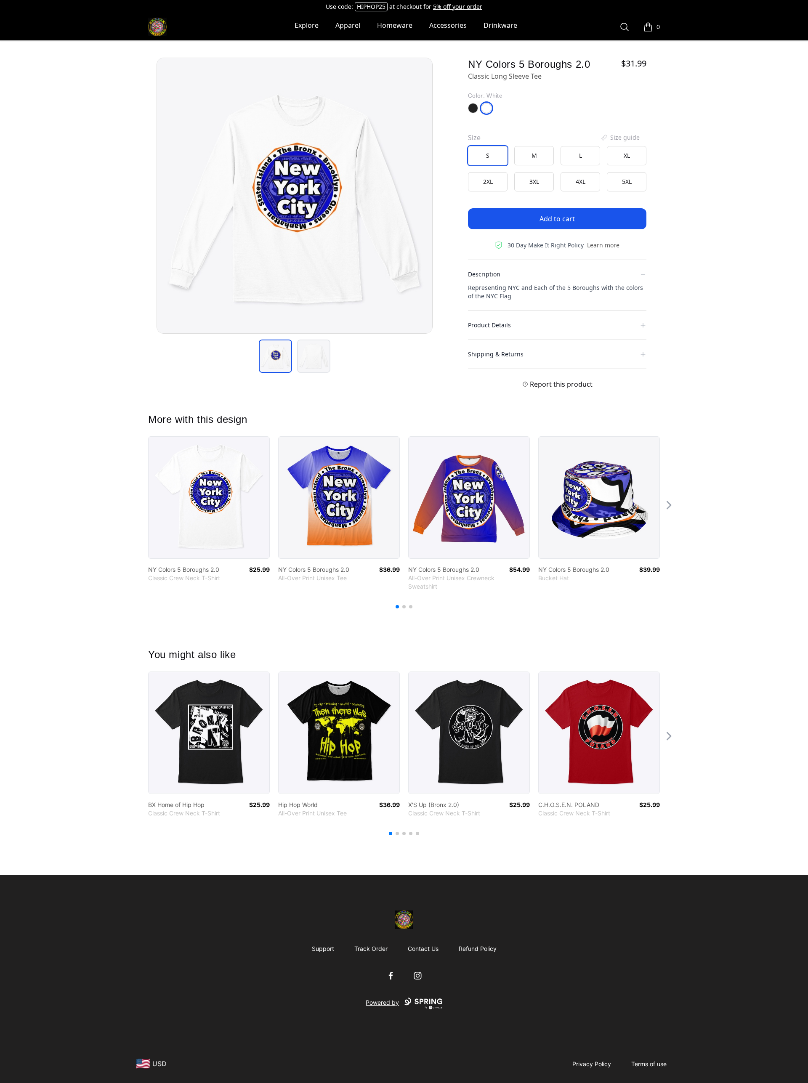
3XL (534, 182)
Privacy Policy (591, 1063)
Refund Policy (478, 948)
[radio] (488, 155)
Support (323, 948)
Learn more (603, 245)
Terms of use (649, 1063)
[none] (620, 137)
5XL (627, 182)
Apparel (347, 25)
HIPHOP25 (371, 7)
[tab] (275, 356)
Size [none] (474, 137)
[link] (209, 497)
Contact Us (423, 948)
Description (484, 274)
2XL (488, 182)
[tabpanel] (295, 196)
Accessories (448, 25)
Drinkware (500, 25)
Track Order (371, 948)
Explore (307, 25)
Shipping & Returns (496, 354)
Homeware (394, 25)
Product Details (489, 325)
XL (627, 155)
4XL (580, 182)
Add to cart (557, 218)
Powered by (382, 1002)
